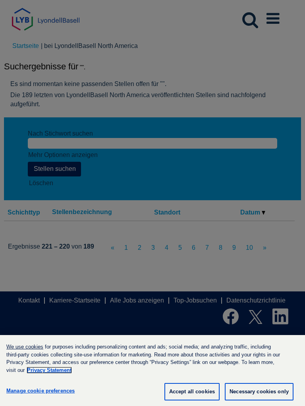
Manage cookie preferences (40, 391)
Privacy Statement (49, 370)
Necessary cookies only (259, 392)
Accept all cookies (192, 392)
